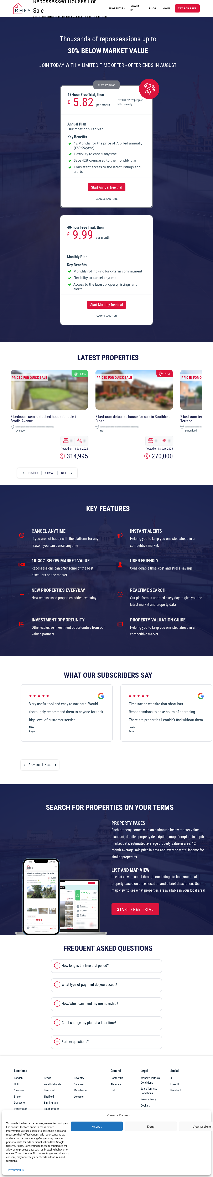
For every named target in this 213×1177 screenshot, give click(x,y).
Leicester (79, 1096)
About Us (135, 8)
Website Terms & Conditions (150, 1080)
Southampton (51, 1109)
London (18, 1078)
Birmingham (51, 1102)
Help (113, 1090)
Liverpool (49, 1090)
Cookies (145, 1105)
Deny (151, 1126)
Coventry (79, 1078)
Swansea (19, 1090)
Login (166, 8)
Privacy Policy (16, 1170)
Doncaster (20, 1102)
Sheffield (49, 1096)
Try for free (187, 8)
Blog (152, 8)
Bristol (17, 1096)
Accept (97, 1126)
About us (116, 1084)
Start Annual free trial (106, 187)
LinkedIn (175, 1084)
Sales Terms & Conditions (149, 1091)
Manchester (81, 1090)
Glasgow (79, 1084)
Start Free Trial (135, 909)
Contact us (117, 1078)
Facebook (176, 1090)
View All (49, 473)
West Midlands (52, 1084)
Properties (117, 8)
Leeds (47, 1078)
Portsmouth (20, 1109)
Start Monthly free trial (106, 305)
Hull (16, 1084)
